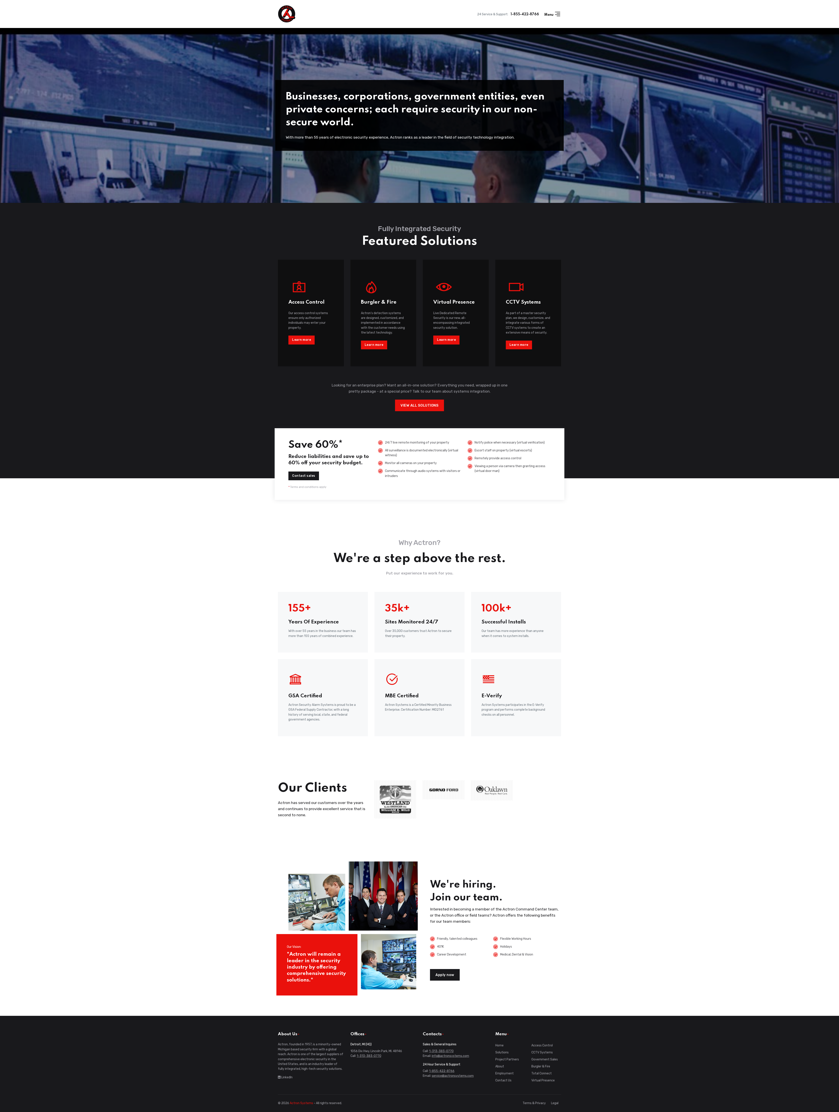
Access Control (542, 1045)
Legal (554, 1103)
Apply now (444, 975)
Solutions (502, 1052)
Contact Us (503, 1080)
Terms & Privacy (534, 1103)
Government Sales (544, 1059)
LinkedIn (287, 1077)
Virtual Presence (543, 1080)
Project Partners (507, 1059)
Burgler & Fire (540, 1066)
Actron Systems (301, 1103)
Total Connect (541, 1073)
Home (499, 1045)
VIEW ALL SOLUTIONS (419, 405)
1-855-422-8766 (525, 14)
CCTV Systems (542, 1052)
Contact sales (303, 476)
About (499, 1066)
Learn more (301, 340)
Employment (504, 1073)
